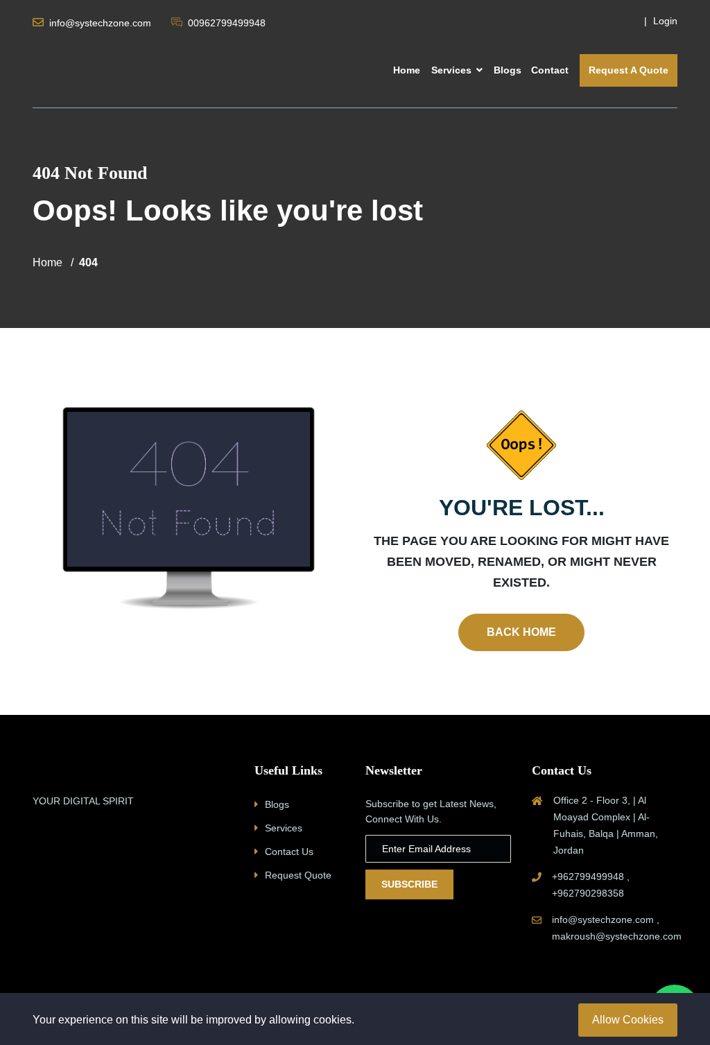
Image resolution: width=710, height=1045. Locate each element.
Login (665, 20)
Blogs (507, 70)
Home (406, 70)
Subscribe (409, 884)
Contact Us (289, 851)
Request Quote (298, 875)
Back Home (521, 632)
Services (452, 70)
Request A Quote (628, 70)
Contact (550, 70)
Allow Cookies (628, 1020)
